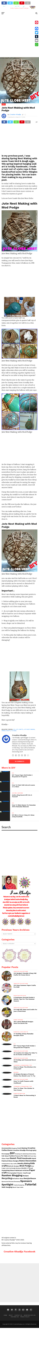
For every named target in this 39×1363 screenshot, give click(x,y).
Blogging (14, 1148)
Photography (11, 1173)
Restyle (27, 1178)
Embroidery (32, 1154)
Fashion (12, 1156)
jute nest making (29, 729)
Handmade (26, 1158)
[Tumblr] (37, 37)
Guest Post (16, 1158)
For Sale (24, 1156)
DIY (12, 1153)
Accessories (6, 1148)
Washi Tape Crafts (18, 1187)
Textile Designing (19, 1185)
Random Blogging (12, 1175)
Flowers (18, 1156)
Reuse (33, 1178)
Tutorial (14, 730)
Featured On (15, 1317)
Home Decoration (27, 1161)
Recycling (7, 1178)
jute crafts (19, 729)
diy (14, 729)
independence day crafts (9, 1163)
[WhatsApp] (37, 45)
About (11, 1315)
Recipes (26, 1176)
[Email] (37, 41)
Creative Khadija (15, 114)
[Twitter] (37, 33)
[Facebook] (37, 29)
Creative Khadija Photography (24, 1150)
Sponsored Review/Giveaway (11, 1181)
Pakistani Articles (21, 1170)
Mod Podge (25, 1166)
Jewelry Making (23, 1163)
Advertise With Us (29, 1315)
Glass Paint (6, 1158)
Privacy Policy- (25, 1317)
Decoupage (6, 1154)
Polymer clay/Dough (24, 1173)
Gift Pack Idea (32, 1156)
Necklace (18, 1168)
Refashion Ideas (17, 1178)
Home (5, 1315)
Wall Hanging (7, 1187)
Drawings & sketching (21, 1154)
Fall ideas (5, 1156)
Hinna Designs (13, 1161)
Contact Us (18, 1315)
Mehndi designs (13, 1166)
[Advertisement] (19, 35)
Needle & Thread (27, 1168)
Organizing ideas (8, 1170)
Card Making (22, 1148)
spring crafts (6, 730)
